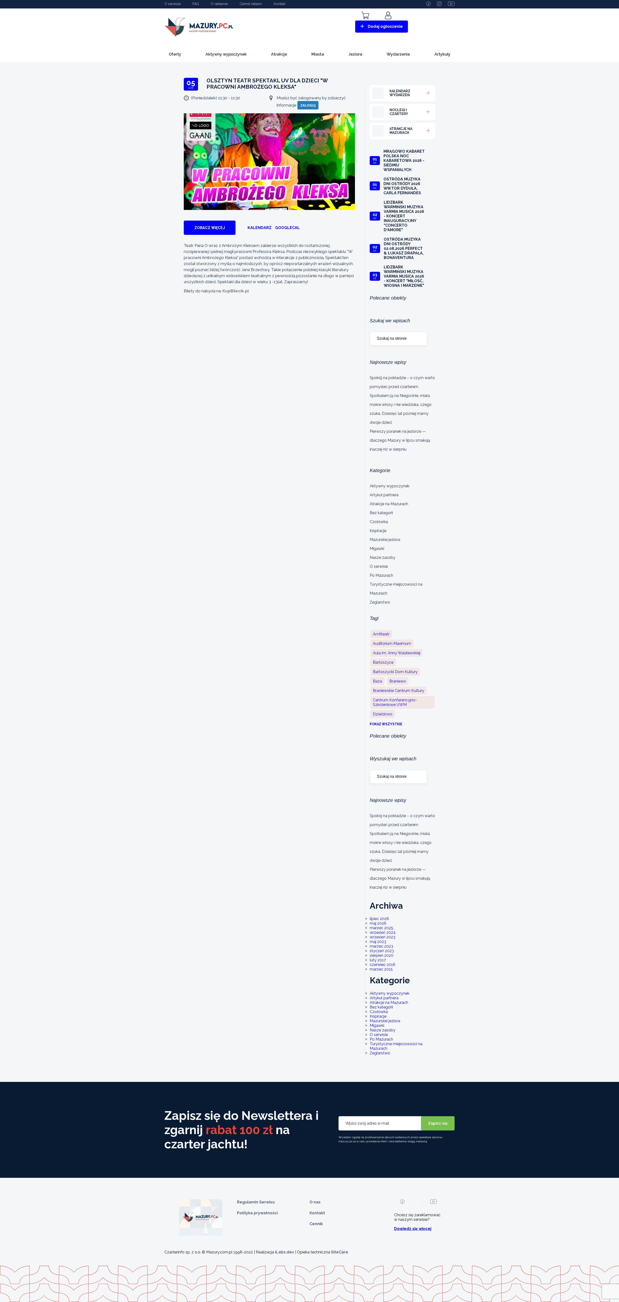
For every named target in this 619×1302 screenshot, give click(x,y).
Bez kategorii (381, 513)
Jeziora (355, 54)
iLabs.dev (284, 1252)
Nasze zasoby (382, 557)
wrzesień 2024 (383, 932)
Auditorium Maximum (392, 643)
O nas (315, 1202)
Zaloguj (308, 105)
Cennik (316, 1224)
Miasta (317, 54)
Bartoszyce (383, 662)
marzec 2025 (381, 928)
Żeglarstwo (380, 602)
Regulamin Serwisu (256, 1202)
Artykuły (442, 54)
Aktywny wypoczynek (226, 54)
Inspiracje (378, 530)
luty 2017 (378, 960)
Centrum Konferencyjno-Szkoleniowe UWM (395, 702)
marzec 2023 (381, 946)
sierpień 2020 (381, 955)
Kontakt (279, 4)
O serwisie (172, 4)
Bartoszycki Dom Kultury (395, 671)
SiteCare (339, 1252)
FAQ (195, 4)
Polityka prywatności (257, 1213)
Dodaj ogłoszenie (385, 26)
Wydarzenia (398, 54)
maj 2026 (378, 923)
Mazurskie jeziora (385, 539)
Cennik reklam (251, 4)
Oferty (175, 54)
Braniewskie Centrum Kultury (398, 690)
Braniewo (397, 681)
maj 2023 (378, 941)
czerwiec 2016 (382, 964)
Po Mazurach (381, 575)
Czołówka (379, 521)
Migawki (377, 548)
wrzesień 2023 (382, 937)
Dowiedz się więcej (412, 1228)
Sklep (365, 22)
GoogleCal (287, 227)
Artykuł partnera (384, 495)
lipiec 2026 (379, 918)
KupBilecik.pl (235, 290)
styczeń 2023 (382, 951)
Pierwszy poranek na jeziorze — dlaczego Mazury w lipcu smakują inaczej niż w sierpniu (400, 440)
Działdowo (382, 714)
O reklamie (219, 4)
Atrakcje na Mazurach (389, 504)
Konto (388, 22)
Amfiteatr (381, 634)
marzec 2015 (381, 969)
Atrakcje (279, 54)
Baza (377, 681)
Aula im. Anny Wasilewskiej (396, 653)
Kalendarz (260, 227)
